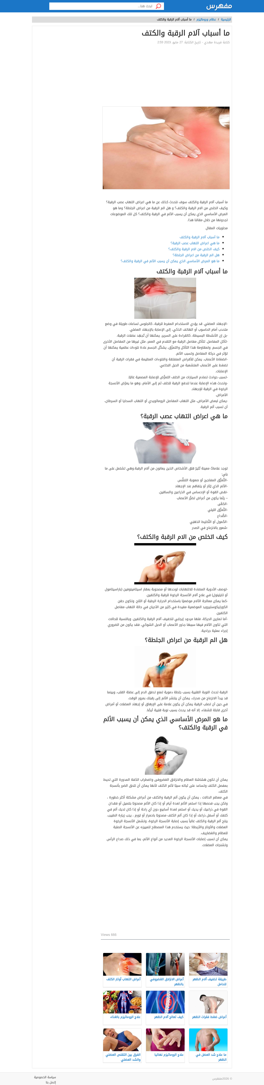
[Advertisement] (165, 75)
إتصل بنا (51, 1082)
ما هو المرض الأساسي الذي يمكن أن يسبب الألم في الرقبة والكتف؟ (170, 261)
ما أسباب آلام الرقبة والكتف (199, 237)
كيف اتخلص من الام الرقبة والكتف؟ (193, 249)
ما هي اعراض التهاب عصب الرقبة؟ (195, 243)
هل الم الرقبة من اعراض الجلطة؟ (196, 255)
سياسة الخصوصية (45, 1077)
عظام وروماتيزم (206, 19)
